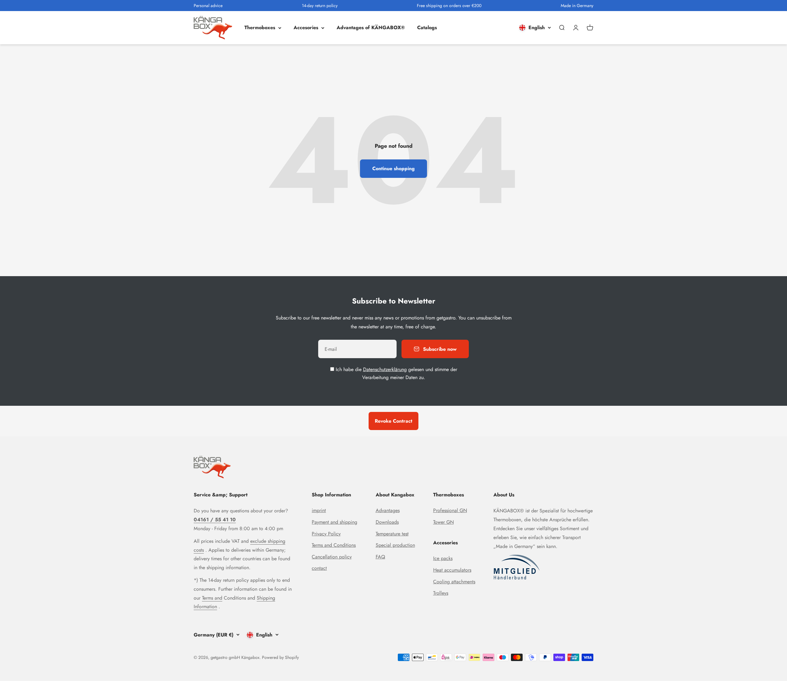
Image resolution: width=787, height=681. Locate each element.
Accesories (306, 27)
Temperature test (392, 533)
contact (319, 568)
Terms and (212, 597)
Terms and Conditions (334, 545)
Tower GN (443, 522)
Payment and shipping (334, 522)
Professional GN (450, 510)
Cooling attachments (454, 581)
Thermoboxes (259, 27)
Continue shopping (393, 168)
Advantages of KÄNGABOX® (371, 27)
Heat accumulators (452, 569)
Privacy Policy (326, 533)
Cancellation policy (332, 556)
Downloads (387, 522)
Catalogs (427, 27)
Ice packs (443, 558)
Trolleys (440, 593)
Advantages (388, 510)
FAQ (380, 556)
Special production (395, 545)
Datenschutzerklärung (385, 369)
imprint (319, 510)
